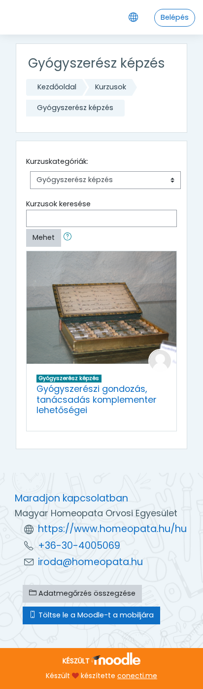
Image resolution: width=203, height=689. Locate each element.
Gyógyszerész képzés (75, 108)
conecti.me (137, 676)
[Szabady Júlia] (160, 360)
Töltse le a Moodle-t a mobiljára (95, 615)
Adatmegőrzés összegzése (85, 593)
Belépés (175, 17)
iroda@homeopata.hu (90, 562)
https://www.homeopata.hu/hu (112, 529)
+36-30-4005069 (79, 545)
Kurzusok (110, 87)
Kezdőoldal (56, 87)
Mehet (44, 237)
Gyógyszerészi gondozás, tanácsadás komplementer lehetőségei (96, 399)
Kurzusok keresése (58, 204)
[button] (69, 238)
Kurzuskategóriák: (57, 161)
